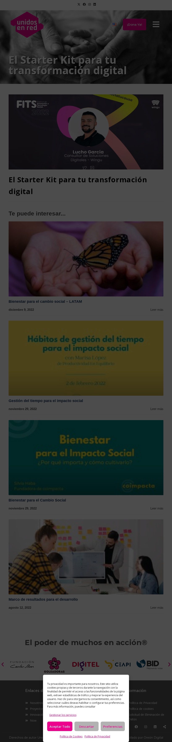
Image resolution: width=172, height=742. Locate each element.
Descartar (86, 726)
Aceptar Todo (60, 726)
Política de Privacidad (97, 736)
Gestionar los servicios (62, 715)
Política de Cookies (71, 736)
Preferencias (112, 726)
